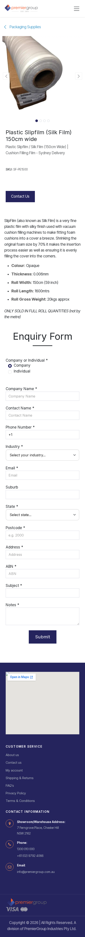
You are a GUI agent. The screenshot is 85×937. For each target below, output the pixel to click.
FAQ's (10, 785)
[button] (6, 76)
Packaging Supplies (25, 27)
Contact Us (20, 196)
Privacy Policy (16, 793)
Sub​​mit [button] (42, 636)
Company (22, 365)
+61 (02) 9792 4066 (30, 856)
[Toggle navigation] (76, 8)
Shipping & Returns (20, 778)
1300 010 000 (25, 849)
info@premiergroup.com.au (36, 872)
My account (14, 770)
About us (12, 755)
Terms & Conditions (20, 801)
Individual (22, 371)
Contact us (14, 762)
